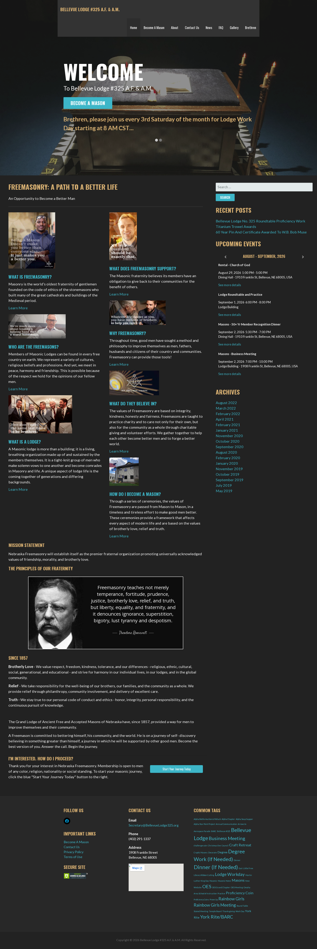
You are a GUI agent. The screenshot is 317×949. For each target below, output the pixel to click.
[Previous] (225, 256)
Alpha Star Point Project (204, 824)
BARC (213, 831)
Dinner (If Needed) (216, 867)
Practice (221, 893)
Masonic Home (224, 881)
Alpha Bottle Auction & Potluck (207, 819)
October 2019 (227, 474)
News (209, 27)
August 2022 (226, 402)
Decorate (212, 852)
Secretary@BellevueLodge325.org (153, 825)
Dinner (237, 860)
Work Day (240, 911)
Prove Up (214, 899)
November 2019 (229, 469)
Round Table (242, 906)
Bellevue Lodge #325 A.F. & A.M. (90, 9)
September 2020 (229, 446)
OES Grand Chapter (221, 887)
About (174, 27)
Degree (222, 852)
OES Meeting (237, 887)
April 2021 (225, 419)
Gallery (234, 27)
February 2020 (228, 457)
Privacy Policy (73, 852)
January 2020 (227, 463)
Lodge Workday (230, 874)
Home (133, 27)
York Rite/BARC (216, 916)
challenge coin (200, 845)
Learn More (18, 308)
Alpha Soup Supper (244, 819)
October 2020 (227, 441)
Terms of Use (73, 857)
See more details (229, 285)
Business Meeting (227, 838)
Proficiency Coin (239, 893)
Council (225, 845)
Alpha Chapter (228, 819)
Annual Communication (226, 824)
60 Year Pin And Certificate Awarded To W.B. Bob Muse (261, 232)
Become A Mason (154, 27)
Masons (238, 880)
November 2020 (229, 435)
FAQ (221, 27)
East (241, 868)
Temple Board (215, 911)
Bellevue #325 (223, 831)
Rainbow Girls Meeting (215, 904)
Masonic (213, 881)
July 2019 (224, 485)
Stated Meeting (201, 911)
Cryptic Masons (200, 852)
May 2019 (224, 491)
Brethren (250, 27)
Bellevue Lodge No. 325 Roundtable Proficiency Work (260, 221)
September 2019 (229, 480)
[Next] (303, 256)
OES (206, 886)
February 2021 (228, 424)
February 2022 (228, 413)
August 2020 (226, 452)
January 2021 (227, 430)
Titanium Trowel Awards (236, 226)
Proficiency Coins (201, 899)
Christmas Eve (214, 845)
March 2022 (226, 408)
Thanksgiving (228, 911)
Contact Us (192, 27)
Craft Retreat (240, 845)
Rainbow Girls (231, 898)
